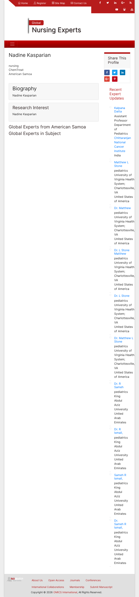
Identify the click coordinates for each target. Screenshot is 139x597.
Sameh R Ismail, (120, 476)
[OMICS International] (15, 579)
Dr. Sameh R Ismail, (120, 524)
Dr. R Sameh (118, 385)
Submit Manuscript (101, 586)
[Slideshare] (124, 9)
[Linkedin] (115, 2)
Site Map (59, 3)
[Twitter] (107, 2)
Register (41, 3)
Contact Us (80, 3)
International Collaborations (48, 586)
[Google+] (123, 2)
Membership (77, 586)
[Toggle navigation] (12, 44)
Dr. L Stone (121, 296)
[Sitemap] (132, 9)
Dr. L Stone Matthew (121, 251)
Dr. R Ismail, (118, 430)
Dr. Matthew (122, 208)
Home (24, 3)
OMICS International (65, 592)
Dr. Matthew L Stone (123, 339)
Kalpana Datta (119, 109)
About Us (37, 580)
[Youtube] (116, 9)
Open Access (56, 580)
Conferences (93, 580)
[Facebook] (100, 2)
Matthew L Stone (121, 163)
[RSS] (130, 2)
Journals (75, 580)
